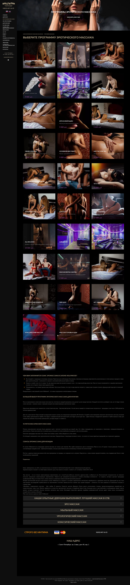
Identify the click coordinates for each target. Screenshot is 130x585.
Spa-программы (7, 21)
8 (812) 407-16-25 (8, 8)
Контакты (5, 49)
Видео (4, 34)
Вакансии (5, 47)
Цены (4, 36)
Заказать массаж (73, 17)
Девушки (5, 17)
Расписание (6, 25)
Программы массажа (9, 19)
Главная (5, 15)
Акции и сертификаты (9, 38)
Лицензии (5, 42)
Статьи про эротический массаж (9, 45)
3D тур (4, 32)
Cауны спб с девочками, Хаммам (8, 28)
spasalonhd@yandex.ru (8, 57)
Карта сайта (73, 582)
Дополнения (6, 23)
